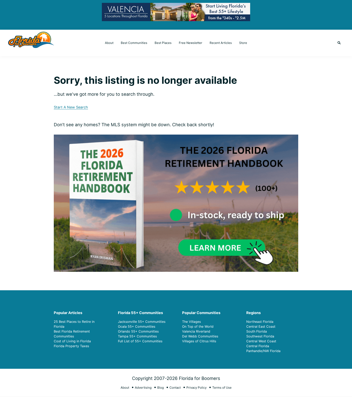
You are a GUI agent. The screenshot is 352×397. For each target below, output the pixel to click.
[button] (339, 43)
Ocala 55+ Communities (136, 326)
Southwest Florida (260, 336)
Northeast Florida (259, 322)
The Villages (191, 322)
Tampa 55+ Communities (137, 336)
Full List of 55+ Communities (140, 341)
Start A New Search (71, 107)
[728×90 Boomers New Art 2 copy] (176, 6)
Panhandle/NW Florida (263, 351)
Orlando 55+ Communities (138, 331)
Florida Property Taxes (71, 346)
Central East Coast (260, 326)
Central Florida (257, 346)
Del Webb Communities (200, 336)
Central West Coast (261, 341)
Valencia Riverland (196, 331)
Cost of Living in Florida (72, 341)
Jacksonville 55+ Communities (141, 322)
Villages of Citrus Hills (199, 341)
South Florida (256, 331)
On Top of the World (197, 326)
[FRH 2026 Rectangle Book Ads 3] (176, 138)
